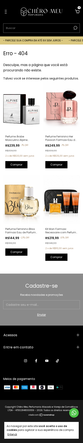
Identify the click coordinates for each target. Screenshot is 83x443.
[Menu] (6, 12)
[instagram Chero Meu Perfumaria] (25, 361)
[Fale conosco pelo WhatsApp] (74, 413)
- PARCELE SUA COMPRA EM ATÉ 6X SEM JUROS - (31, 40)
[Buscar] (75, 28)
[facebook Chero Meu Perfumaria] (36, 361)
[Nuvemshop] (41, 415)
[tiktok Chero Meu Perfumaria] (57, 361)
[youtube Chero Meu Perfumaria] (47, 361)
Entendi (12, 434)
